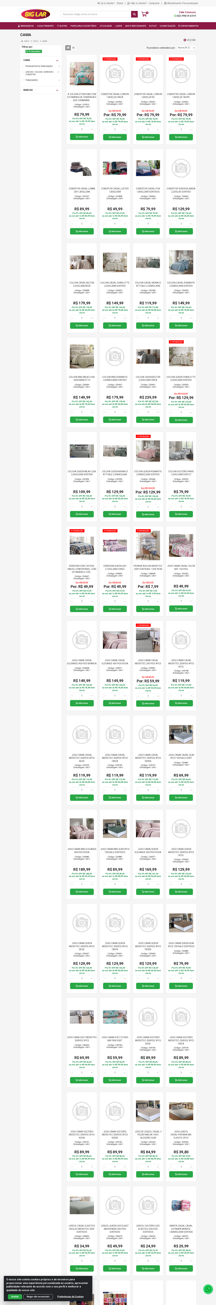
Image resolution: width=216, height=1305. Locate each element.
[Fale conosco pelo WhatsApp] (208, 1289)
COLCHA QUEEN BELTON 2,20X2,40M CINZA (148, 378)
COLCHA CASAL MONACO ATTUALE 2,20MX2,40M (148, 284)
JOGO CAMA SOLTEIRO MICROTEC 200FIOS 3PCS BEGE (148, 1040)
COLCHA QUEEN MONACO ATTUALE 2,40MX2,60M (115, 473)
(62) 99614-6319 (186, 15)
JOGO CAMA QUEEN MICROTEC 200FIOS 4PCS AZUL (181, 852)
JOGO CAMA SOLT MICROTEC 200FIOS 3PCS (82, 1039)
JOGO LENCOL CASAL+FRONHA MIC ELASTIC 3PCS (181, 1134)
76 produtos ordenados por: (160, 47)
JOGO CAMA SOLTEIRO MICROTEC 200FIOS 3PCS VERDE (115, 1134)
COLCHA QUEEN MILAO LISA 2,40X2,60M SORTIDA (82, 473)
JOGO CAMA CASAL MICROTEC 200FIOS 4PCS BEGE (82, 758)
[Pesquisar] (134, 14)
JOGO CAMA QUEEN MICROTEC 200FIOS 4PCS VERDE (148, 946)
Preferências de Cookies (70, 1296)
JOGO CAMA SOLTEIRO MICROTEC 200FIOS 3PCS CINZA (181, 1040)
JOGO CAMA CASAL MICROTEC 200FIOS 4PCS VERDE (148, 758)
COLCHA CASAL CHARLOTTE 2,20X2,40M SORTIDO (115, 284)
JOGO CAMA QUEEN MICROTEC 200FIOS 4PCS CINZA (115, 946)
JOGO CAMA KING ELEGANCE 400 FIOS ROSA (81, 850)
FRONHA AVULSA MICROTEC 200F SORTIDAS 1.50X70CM (148, 567)
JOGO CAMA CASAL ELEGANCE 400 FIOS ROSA (115, 662)
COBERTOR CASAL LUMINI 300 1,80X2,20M (82, 190)
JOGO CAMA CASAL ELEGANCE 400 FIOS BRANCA (82, 662)
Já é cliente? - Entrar (112, 3)
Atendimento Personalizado (182, 3)
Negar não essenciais (38, 1296)
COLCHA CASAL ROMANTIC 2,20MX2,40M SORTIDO (181, 284)
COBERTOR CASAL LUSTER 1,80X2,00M (115, 190)
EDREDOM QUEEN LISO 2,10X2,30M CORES (115, 567)
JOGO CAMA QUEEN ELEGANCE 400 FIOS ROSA (148, 850)
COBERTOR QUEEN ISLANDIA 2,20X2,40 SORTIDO (181, 190)
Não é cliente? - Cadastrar (145, 3)
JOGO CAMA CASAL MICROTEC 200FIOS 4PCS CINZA (115, 758)
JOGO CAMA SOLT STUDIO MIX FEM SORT (115, 1039)
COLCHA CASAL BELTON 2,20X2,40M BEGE (82, 284)
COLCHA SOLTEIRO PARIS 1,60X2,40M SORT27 (181, 473)
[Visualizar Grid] (68, 47)
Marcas (28, 90)
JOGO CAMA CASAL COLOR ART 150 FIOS (181, 567)
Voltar (191, 40)
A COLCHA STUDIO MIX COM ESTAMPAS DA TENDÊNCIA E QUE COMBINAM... (81, 97)
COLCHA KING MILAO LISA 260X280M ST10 (82, 378)
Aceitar (15, 1296)
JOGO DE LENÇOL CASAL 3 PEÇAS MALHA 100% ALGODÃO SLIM (148, 1134)
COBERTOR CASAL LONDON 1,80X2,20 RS (148, 96)
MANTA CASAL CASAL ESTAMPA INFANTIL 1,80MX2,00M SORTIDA (181, 1228)
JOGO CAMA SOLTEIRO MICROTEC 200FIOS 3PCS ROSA (82, 1134)
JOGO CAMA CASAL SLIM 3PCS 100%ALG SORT (181, 756)
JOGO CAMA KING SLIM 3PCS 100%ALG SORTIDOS (115, 850)
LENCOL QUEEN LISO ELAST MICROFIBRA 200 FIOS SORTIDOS (115, 1228)
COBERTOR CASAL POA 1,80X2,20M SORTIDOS (148, 190)
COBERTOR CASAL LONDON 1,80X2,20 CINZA (115, 96)
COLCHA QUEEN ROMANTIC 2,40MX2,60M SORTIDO (148, 473)
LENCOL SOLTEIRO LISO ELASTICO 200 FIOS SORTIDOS (148, 1228)
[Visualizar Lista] (73, 47)
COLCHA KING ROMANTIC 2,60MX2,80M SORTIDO (115, 378)
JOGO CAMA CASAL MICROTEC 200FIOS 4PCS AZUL (181, 663)
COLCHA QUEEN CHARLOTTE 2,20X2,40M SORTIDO (181, 378)
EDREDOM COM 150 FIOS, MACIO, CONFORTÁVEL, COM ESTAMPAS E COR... (82, 569)
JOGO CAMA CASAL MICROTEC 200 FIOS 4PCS (148, 662)
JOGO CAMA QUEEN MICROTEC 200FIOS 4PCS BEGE (82, 946)
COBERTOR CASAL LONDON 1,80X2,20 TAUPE (181, 96)
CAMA (26, 60)
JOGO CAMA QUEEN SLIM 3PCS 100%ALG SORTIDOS (181, 945)
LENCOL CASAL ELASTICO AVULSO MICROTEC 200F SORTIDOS (82, 1228)
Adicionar (83, 137)
